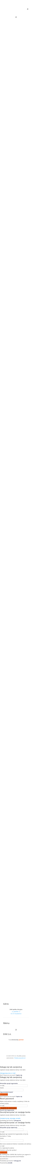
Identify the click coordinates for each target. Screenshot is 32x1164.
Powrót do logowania (7, 1110)
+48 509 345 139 (10, 981)
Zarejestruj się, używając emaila (10, 1118)
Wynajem (7, 341)
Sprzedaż (7, 395)
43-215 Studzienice (16, 1013)
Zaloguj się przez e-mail (7, 1073)
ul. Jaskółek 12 (16, 1011)
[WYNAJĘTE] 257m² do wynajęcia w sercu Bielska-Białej (14, 263)
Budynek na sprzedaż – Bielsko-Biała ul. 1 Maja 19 (14, 371)
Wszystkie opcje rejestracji (8, 1127)
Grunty (6, 539)
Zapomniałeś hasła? (6, 1092)
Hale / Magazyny (9, 339)
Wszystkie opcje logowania (9, 1083)
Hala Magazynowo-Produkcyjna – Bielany (12, 471)
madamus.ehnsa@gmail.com (15, 983)
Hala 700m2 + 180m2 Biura (15, 638)
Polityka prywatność (20, 1058)
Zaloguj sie (4, 1094)
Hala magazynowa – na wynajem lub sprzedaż (13, 565)
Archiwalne (8, 285)
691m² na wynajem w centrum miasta (12, 316)
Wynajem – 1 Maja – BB (13, 416)
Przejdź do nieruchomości (16, 657)
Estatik (10, 1163)
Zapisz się (19, 1075)
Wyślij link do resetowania (8, 1108)
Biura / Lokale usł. (10, 337)
